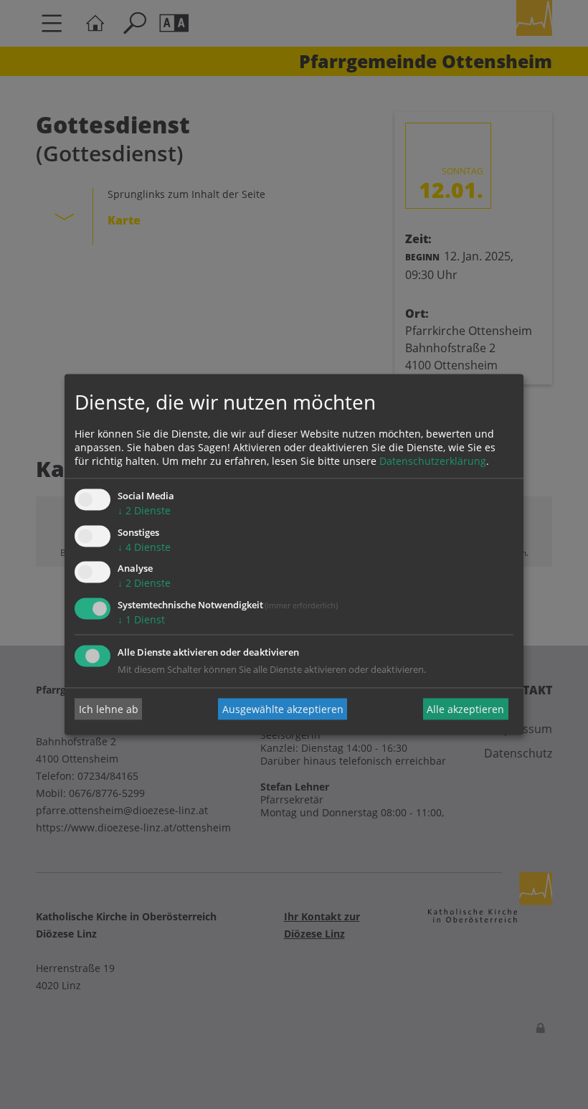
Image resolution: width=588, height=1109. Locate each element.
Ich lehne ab (108, 709)
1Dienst (141, 620)
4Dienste (144, 547)
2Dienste (144, 510)
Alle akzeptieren (465, 709)
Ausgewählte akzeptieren (282, 709)
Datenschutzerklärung (432, 461)
